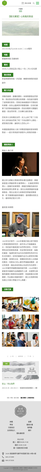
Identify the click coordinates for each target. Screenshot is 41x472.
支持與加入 (11, 430)
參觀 (11, 422)
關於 (29, 430)
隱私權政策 (20, 433)
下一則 (29, 356)
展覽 (29, 422)
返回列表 (20, 356)
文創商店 (11, 427)
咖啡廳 (29, 427)
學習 (11, 398)
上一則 (12, 356)
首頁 (8, 398)
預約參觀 (28, 3)
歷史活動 (16, 398)
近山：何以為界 (20, 375)
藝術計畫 (30, 425)
